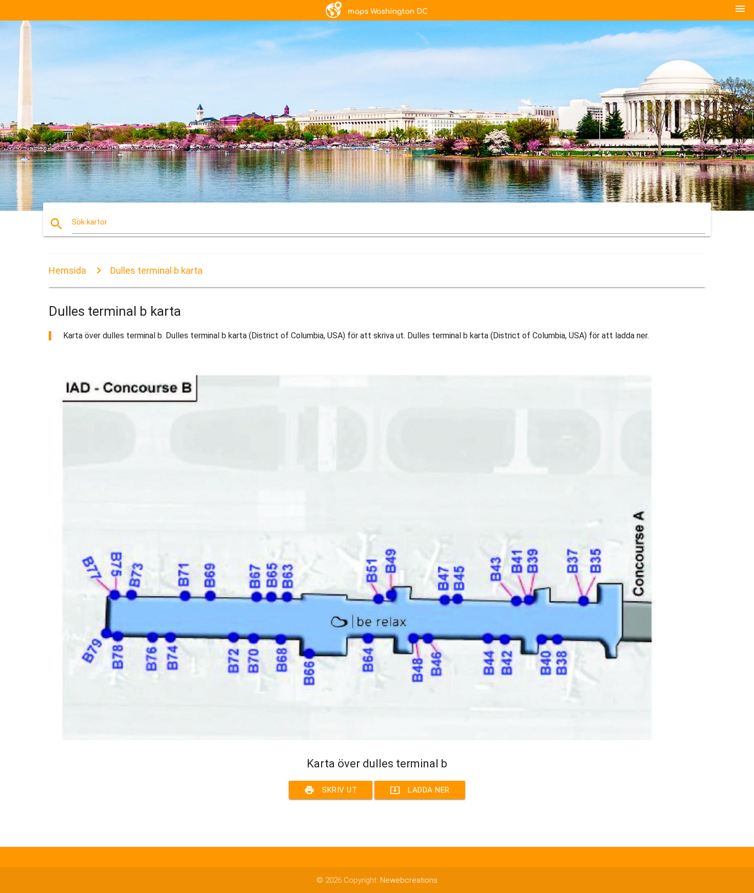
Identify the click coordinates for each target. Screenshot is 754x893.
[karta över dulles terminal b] (356, 737)
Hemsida (67, 270)
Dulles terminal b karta (156, 270)
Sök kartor (89, 222)
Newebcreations (409, 880)
